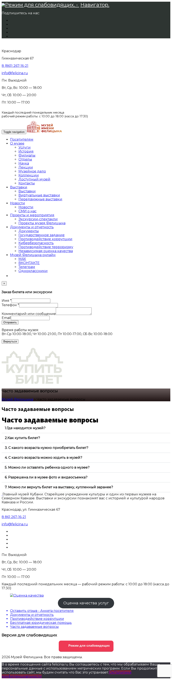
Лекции (25, 167)
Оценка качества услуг (86, 603)
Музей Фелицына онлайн (33, 255)
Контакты (26, 183)
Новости (17, 203)
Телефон (10, 305)
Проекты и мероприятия (32, 215)
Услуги (24, 147)
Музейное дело (32, 171)
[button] (86, 428)
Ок (111, 672)
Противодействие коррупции (45, 239)
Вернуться (10, 341)
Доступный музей (34, 179)
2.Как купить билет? (22, 438)
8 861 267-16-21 (14, 517)
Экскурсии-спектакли (38, 219)
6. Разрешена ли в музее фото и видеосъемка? (46, 477)
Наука (23, 163)
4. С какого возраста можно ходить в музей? (43, 458)
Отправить (10, 322)
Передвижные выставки (40, 199)
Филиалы (26, 155)
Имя (7, 301)
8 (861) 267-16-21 (15, 66)
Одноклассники (33, 271)
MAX (22, 259)
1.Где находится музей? (25, 428)
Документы (28, 231)
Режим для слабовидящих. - (42, 5)
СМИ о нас (27, 211)
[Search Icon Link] (12, 276)
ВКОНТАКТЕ (29, 263)
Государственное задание (41, 235)
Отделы (25, 159)
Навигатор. (94, 5)
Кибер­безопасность (36, 243)
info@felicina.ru (15, 73)
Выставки (18, 187)
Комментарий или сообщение (29, 314)
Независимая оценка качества (45, 251)
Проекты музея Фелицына (41, 223)
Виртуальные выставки (39, 195)
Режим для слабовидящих (89, 645)
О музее (17, 143)
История (26, 151)
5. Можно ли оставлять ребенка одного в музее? (47, 467)
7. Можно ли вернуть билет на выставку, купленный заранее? (59, 487)
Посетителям (21, 139)
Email (6, 318)
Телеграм (26, 267)
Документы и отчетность (32, 227)
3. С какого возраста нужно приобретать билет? (46, 448)
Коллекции (28, 175)
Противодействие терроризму (45, 247)
